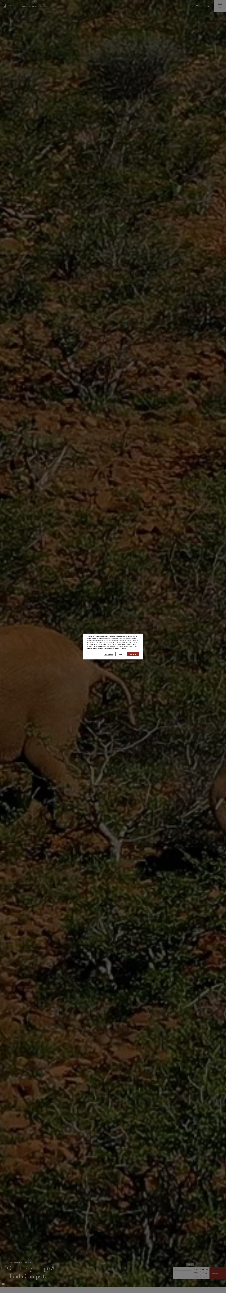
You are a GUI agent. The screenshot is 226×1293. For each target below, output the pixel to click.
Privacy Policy (108, 640)
